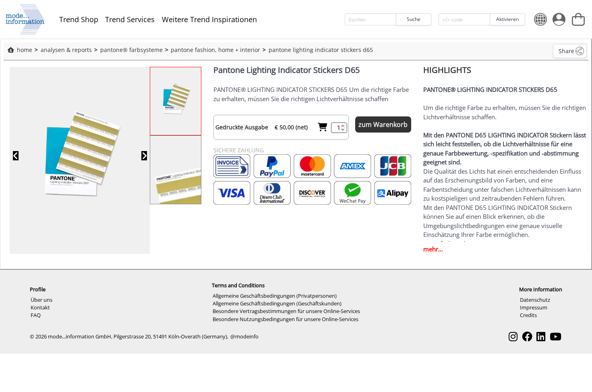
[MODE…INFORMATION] (25, 19)
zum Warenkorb (383, 124)
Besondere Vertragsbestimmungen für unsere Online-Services (286, 311)
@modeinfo (244, 336)
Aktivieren (507, 19)
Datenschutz (535, 299)
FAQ (36, 315)
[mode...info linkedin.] (541, 336)
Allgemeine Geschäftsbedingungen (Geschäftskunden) (277, 303)
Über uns (41, 299)
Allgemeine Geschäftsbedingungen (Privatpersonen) (275, 295)
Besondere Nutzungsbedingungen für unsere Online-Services (285, 319)
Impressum (533, 307)
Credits (528, 315)
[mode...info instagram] (513, 336)
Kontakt (40, 307)
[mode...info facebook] (527, 336)
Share (566, 51)
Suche (413, 19)
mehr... (433, 249)
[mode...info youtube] (555, 336)
